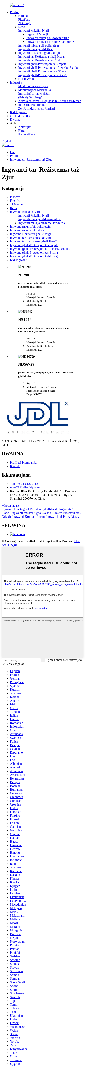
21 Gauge (24, 23)
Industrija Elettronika (31, 104)
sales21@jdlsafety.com (25, 487)
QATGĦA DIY (20, 116)
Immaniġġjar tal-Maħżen (34, 93)
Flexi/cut (24, 19)
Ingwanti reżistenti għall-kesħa (31, 513)
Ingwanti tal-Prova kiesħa (63, 516)
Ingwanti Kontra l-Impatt (28, 516)
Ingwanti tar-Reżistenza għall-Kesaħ (41, 56)
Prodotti (15, 155)
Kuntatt (15, 466)
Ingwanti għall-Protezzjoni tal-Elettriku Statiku (48, 67)
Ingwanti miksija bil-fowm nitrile (47, 38)
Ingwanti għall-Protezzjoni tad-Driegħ (42, 75)
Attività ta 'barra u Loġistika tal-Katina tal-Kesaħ (49, 101)
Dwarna (15, 119)
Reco (21, 27)
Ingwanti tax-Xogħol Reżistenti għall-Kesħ (30, 509)
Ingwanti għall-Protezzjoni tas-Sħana (42, 71)
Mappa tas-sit (10, 505)
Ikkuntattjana (26, 134)
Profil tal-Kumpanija (23, 462)
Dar (12, 152)
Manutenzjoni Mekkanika (35, 90)
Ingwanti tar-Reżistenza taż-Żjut (39, 60)
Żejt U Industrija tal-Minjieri (36, 108)
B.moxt (23, 15)
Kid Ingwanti (26, 78)
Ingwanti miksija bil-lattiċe (35, 49)
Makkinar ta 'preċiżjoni (33, 86)
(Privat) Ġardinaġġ (30, 97)
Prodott (14, 12)
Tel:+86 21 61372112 (24, 483)
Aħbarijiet (24, 127)
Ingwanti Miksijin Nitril (33, 30)
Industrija (16, 82)
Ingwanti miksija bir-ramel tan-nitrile (50, 41)
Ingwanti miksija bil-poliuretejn (38, 45)
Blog (21, 130)
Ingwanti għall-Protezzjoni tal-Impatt (42, 64)
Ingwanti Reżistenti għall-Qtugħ (39, 53)
